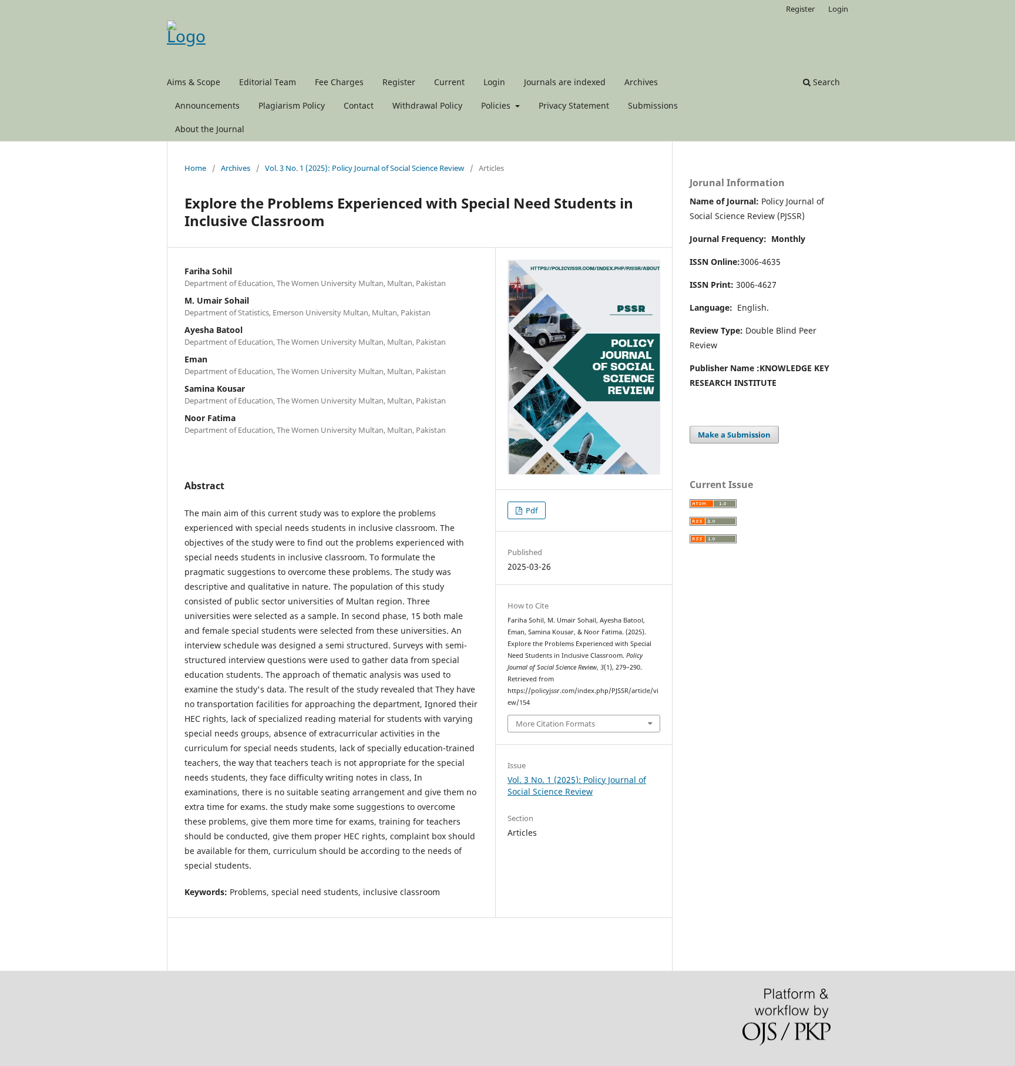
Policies (497, 105)
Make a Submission (734, 434)
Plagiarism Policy (291, 105)
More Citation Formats (555, 723)
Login (494, 82)
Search (825, 82)
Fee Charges (339, 82)
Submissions (653, 105)
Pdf (530, 510)
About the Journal (209, 128)
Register (398, 82)
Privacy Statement (574, 105)
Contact (359, 105)
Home (195, 168)
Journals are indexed (565, 82)
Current (449, 82)
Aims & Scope (193, 82)
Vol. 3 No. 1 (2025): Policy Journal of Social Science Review (364, 168)
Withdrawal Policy (427, 105)
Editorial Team (267, 82)
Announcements (207, 105)
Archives (641, 82)
